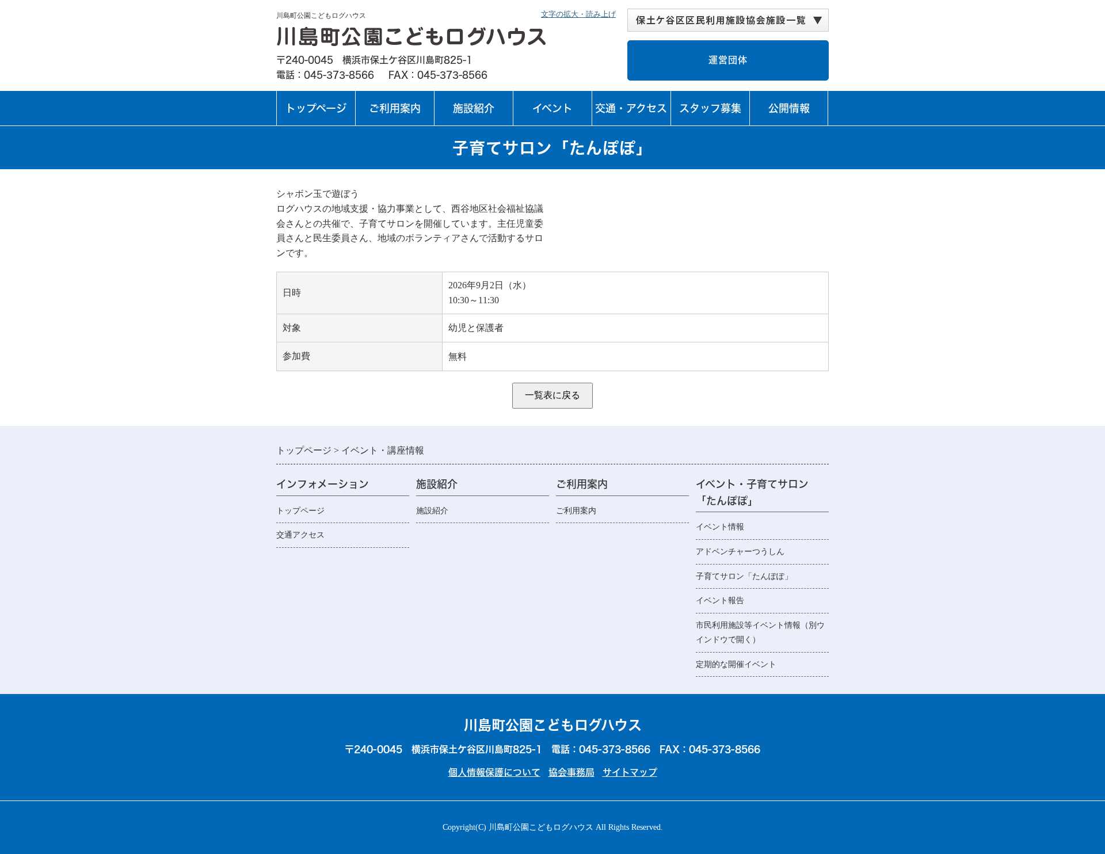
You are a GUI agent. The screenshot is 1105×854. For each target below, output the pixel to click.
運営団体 (728, 59)
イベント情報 (720, 527)
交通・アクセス (631, 108)
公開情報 (789, 108)
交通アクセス (300, 535)
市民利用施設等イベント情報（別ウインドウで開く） (760, 633)
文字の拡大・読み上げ (578, 14)
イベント (551, 114)
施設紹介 (473, 108)
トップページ (315, 108)
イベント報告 (720, 600)
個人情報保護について (494, 772)
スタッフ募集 (710, 108)
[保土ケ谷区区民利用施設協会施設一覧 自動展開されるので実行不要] (728, 20)
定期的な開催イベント (736, 664)
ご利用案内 (395, 108)
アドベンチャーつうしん (740, 551)
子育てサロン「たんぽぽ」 (744, 576)
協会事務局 (571, 772)
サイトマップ (630, 772)
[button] (728, 20)
